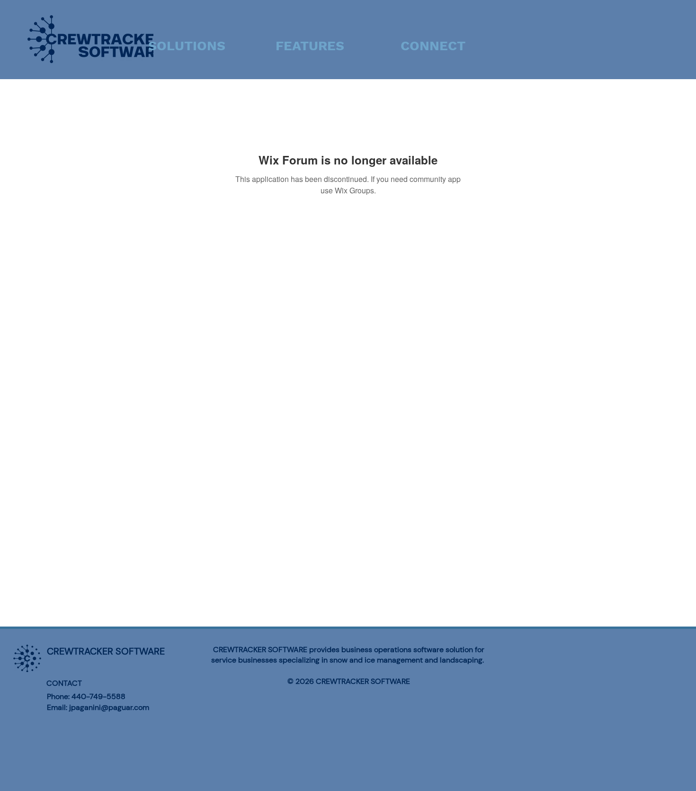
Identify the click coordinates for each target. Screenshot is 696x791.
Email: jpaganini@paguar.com (98, 707)
